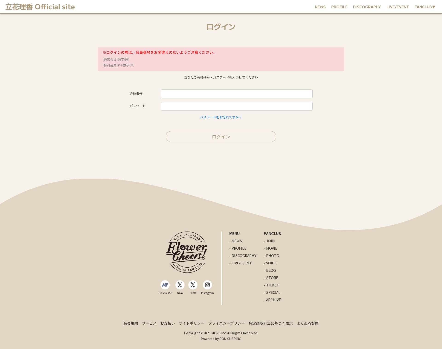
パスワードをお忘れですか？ (221, 117)
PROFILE (339, 6)
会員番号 (136, 93)
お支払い (167, 323)
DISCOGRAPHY (367, 6)
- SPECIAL (272, 292)
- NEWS (235, 240)
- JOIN (269, 240)
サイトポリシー (191, 323)
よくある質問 (308, 323)
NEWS (320, 6)
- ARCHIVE (272, 299)
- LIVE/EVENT (240, 263)
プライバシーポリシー (226, 323)
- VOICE (270, 263)
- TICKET (271, 285)
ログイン (221, 136)
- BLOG (270, 270)
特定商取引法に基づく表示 (271, 323)
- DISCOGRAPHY (242, 255)
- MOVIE (270, 248)
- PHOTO (271, 255)
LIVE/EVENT (398, 6)
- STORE (271, 277)
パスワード (138, 105)
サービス (149, 323)
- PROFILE (237, 248)
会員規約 (130, 323)
